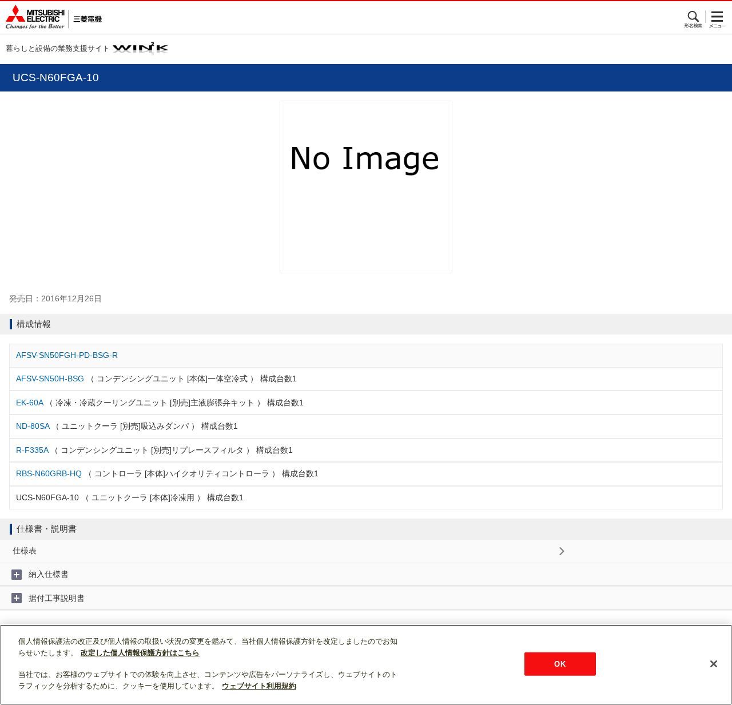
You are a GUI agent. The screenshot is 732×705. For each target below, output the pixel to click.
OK (559, 663)
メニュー (717, 16)
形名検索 (694, 16)
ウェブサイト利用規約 (259, 686)
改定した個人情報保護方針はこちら (140, 652)
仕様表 (25, 550)
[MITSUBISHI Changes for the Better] (51, 17)
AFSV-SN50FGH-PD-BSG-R (67, 355)
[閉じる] (713, 663)
